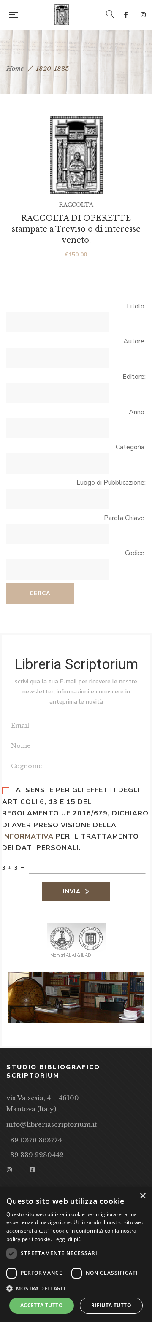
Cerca (40, 593)
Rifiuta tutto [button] (111, 1305)
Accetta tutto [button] (41, 1305)
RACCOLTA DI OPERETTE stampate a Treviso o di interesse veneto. (76, 229)
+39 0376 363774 (34, 1140)
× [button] (142, 1196)
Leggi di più (67, 1239)
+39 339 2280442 (35, 1155)
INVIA (72, 892)
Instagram (143, 15)
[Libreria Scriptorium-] (61, 15)
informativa (28, 836)
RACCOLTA (76, 204)
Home (15, 69)
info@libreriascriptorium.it (51, 1124)
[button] (76, 1288)
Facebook (126, 15)
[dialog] (76, 1254)
